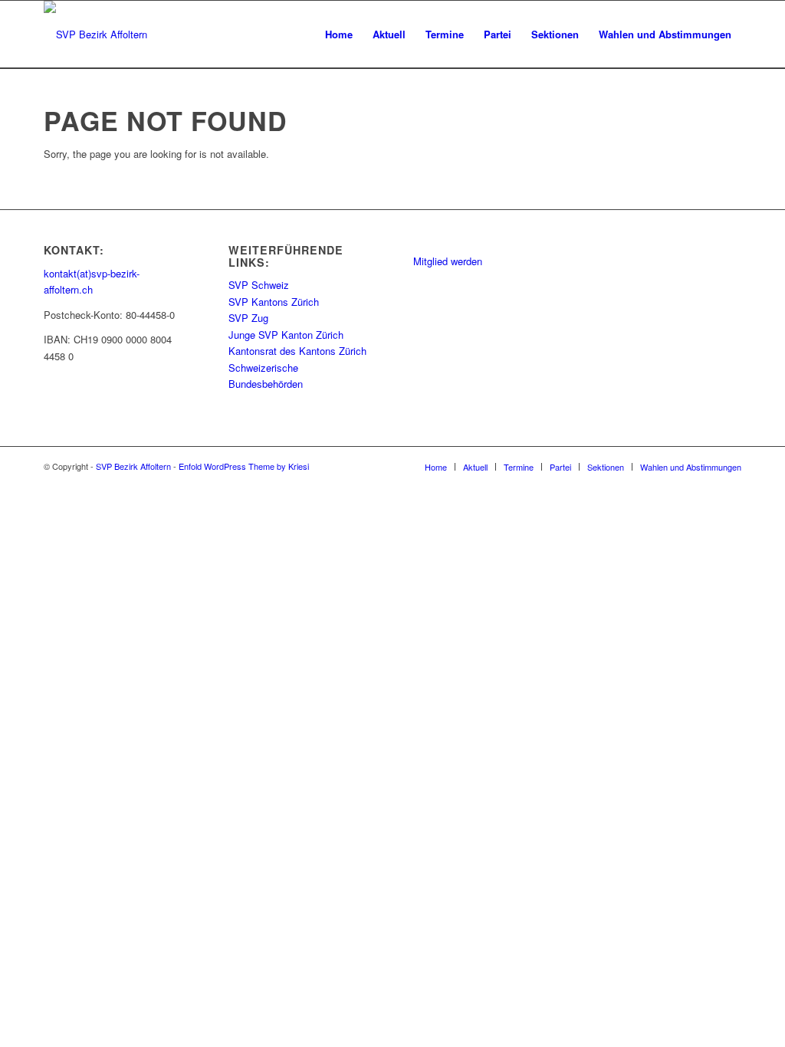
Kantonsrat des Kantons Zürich (297, 350)
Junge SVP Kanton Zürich (285, 334)
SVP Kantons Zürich (273, 301)
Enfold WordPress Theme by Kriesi (244, 466)
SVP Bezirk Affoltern (133, 466)
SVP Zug (248, 317)
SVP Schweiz (258, 284)
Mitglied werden (447, 261)
